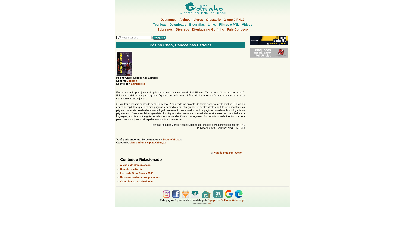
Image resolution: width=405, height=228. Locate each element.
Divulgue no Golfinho (208, 29)
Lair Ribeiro (138, 83)
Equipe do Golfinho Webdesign (226, 200)
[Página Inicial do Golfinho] (206, 197)
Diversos (182, 29)
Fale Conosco (237, 29)
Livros (198, 19)
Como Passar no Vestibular (136, 181)
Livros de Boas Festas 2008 (136, 173)
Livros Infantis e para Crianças (147, 142)
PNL (242, 125)
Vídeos (247, 24)
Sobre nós (165, 29)
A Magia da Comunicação (135, 165)
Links (212, 24)
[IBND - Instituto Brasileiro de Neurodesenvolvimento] (268, 46)
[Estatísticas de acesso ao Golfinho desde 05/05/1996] (218, 197)
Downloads (177, 24)
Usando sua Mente (131, 169)
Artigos (184, 19)
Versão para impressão (228, 152)
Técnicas (159, 24)
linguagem (122, 116)
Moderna (131, 80)
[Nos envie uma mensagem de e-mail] (195, 197)
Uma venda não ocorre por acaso (140, 177)
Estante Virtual (171, 139)
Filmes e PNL (229, 24)
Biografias (197, 24)
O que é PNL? (234, 19)
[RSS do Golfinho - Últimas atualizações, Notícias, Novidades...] (185, 197)
